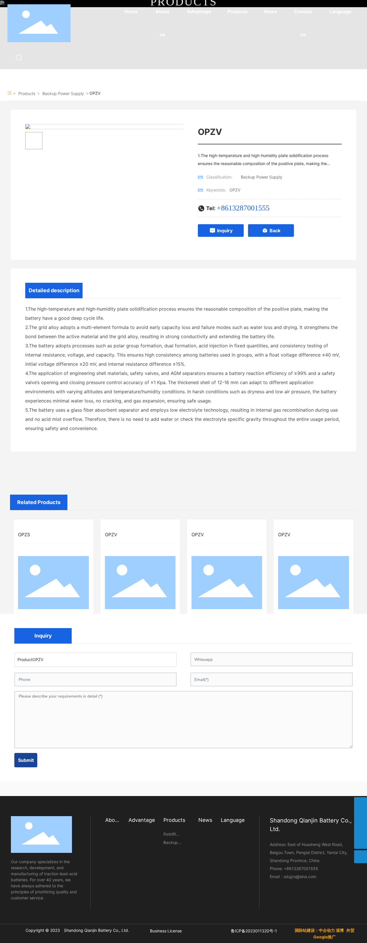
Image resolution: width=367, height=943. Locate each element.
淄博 (340, 930)
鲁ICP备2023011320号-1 (254, 930)
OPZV (111, 534)
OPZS (24, 534)
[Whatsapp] (360, 803)
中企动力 (327, 930)
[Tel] (360, 829)
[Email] (360, 816)
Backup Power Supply (63, 93)
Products (26, 93)
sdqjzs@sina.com (300, 876)
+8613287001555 (243, 208)
